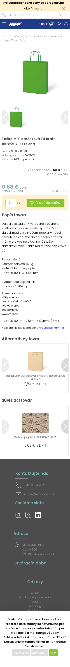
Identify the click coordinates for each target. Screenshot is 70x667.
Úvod (5, 36)
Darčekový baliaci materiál (28, 36)
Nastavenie (21, 653)
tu (40, 8)
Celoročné (18, 40)
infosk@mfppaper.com (40, 494)
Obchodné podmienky (35, 597)
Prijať (53, 653)
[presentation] (5, 117)
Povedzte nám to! (52, 328)
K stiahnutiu (35, 611)
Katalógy (35, 606)
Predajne (35, 602)
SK (61, 15)
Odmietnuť (39, 653)
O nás (35, 593)
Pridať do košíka (48, 203)
